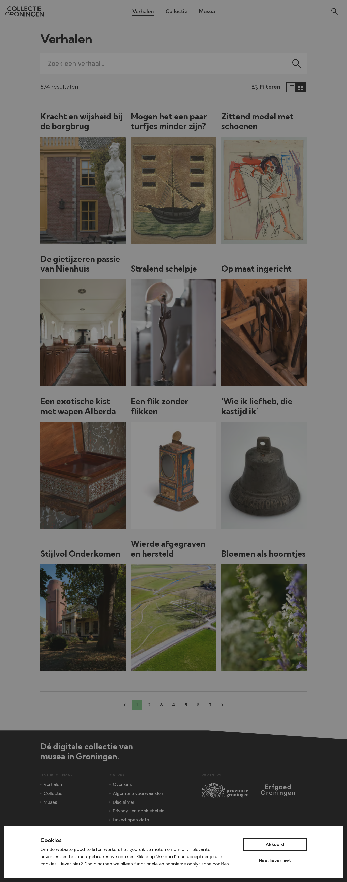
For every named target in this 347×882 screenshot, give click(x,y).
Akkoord (275, 844)
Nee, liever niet (275, 860)
